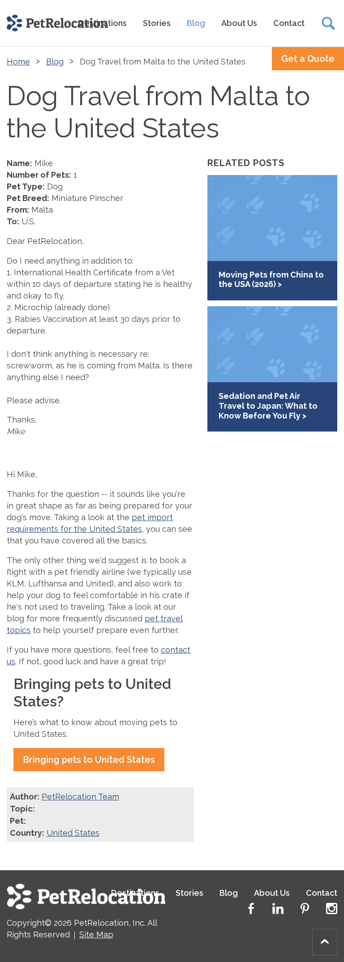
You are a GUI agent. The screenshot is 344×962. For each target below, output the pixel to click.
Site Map (96, 934)
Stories (157, 23)
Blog (196, 23)
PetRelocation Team (80, 796)
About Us (239, 23)
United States (73, 833)
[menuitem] (157, 23)
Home (18, 61)
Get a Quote (308, 58)
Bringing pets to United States (89, 759)
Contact (289, 23)
